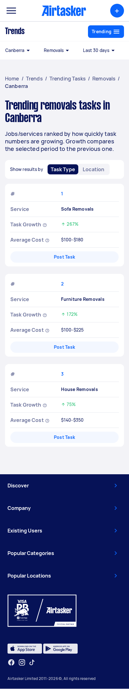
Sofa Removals (77, 209)
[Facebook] (11, 662)
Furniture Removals (83, 299)
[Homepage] (64, 11)
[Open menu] (11, 10)
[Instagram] (22, 662)
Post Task (64, 257)
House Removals (79, 389)
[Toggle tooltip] (45, 224)
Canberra (14, 50)
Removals (54, 50)
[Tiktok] (32, 662)
